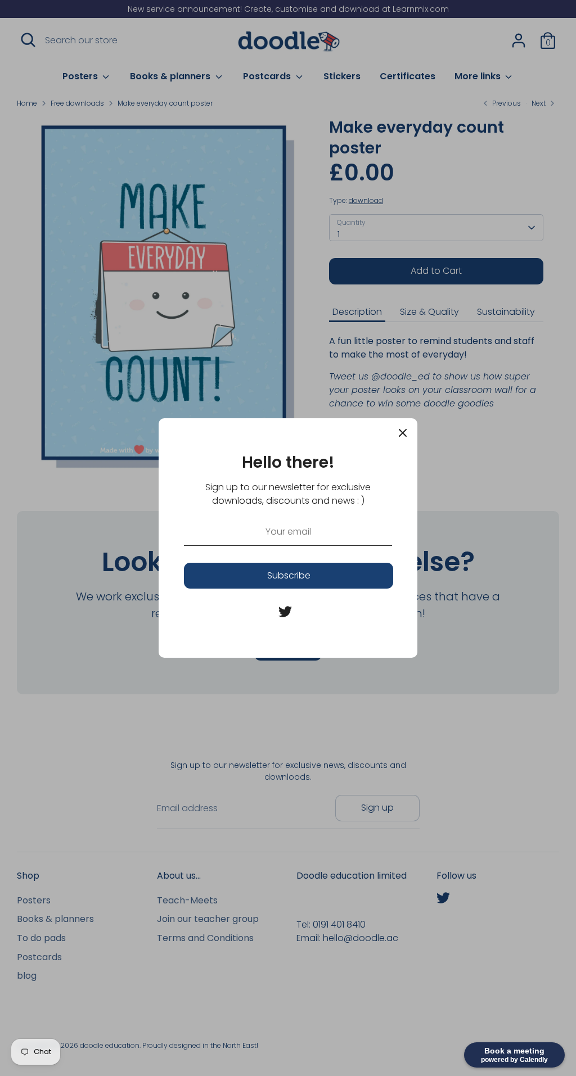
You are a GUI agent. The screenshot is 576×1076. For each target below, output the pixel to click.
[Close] (402, 433)
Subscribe (288, 575)
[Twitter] (285, 611)
